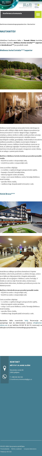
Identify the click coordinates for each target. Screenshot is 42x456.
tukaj (26, 320)
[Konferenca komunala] (21, 4)
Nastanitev (31, 24)
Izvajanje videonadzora (30, 449)
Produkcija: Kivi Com (6, 451)
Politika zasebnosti (16, 449)
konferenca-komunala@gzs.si (21, 379)
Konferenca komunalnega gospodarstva (13, 24)
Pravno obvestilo (4, 449)
